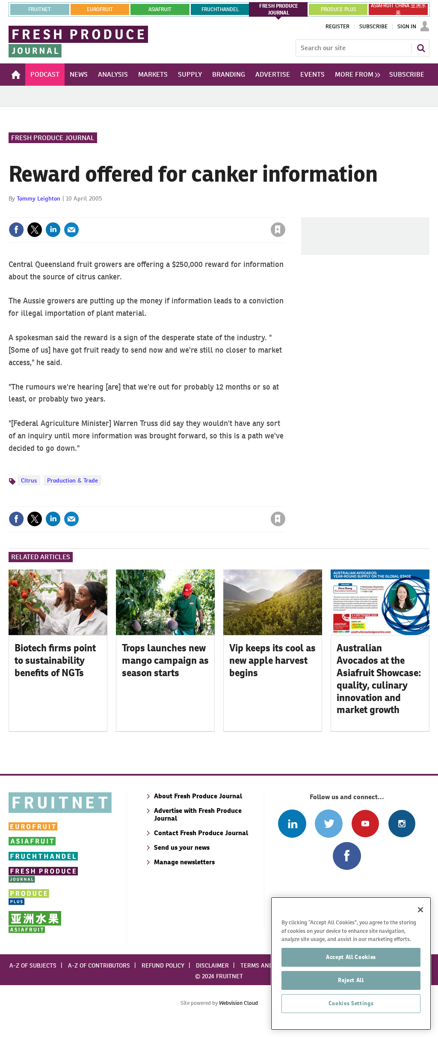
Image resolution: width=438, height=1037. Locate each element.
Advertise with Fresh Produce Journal (198, 814)
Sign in (176, 212)
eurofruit (100, 9)
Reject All (351, 980)
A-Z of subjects (32, 965)
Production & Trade (72, 480)
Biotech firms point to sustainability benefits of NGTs (55, 660)
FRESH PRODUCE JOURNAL (278, 9)
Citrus (29, 480)
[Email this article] (71, 229)
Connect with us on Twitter (329, 823)
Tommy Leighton (38, 198)
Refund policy (163, 965)
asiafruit (160, 9)
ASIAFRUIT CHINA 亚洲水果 (398, 9)
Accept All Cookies (351, 957)
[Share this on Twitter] (34, 229)
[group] (355, 74)
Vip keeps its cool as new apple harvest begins (272, 660)
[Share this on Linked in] (53, 229)
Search (421, 48)
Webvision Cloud (238, 1003)
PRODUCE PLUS (338, 9)
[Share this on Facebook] (16, 229)
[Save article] (278, 229)
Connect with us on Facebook (347, 856)
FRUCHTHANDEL (220, 9)
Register (337, 27)
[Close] (420, 909)
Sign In (406, 27)
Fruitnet (39, 9)
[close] (285, 212)
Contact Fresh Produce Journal (201, 832)
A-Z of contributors (99, 965)
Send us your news (182, 847)
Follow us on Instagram (402, 823)
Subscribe (373, 27)
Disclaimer (212, 965)
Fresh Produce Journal (53, 137)
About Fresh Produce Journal (198, 795)
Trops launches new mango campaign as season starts (165, 660)
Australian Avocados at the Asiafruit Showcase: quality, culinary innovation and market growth (379, 678)
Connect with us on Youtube (365, 823)
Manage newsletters (184, 861)
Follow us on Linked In (292, 823)
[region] (351, 963)
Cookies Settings (351, 1003)
